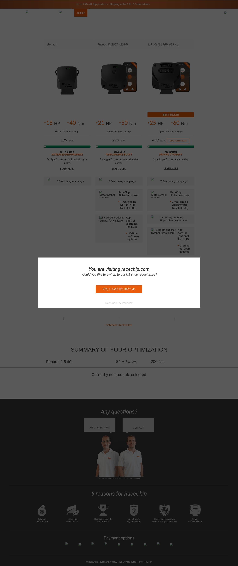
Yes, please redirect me (119, 289)
